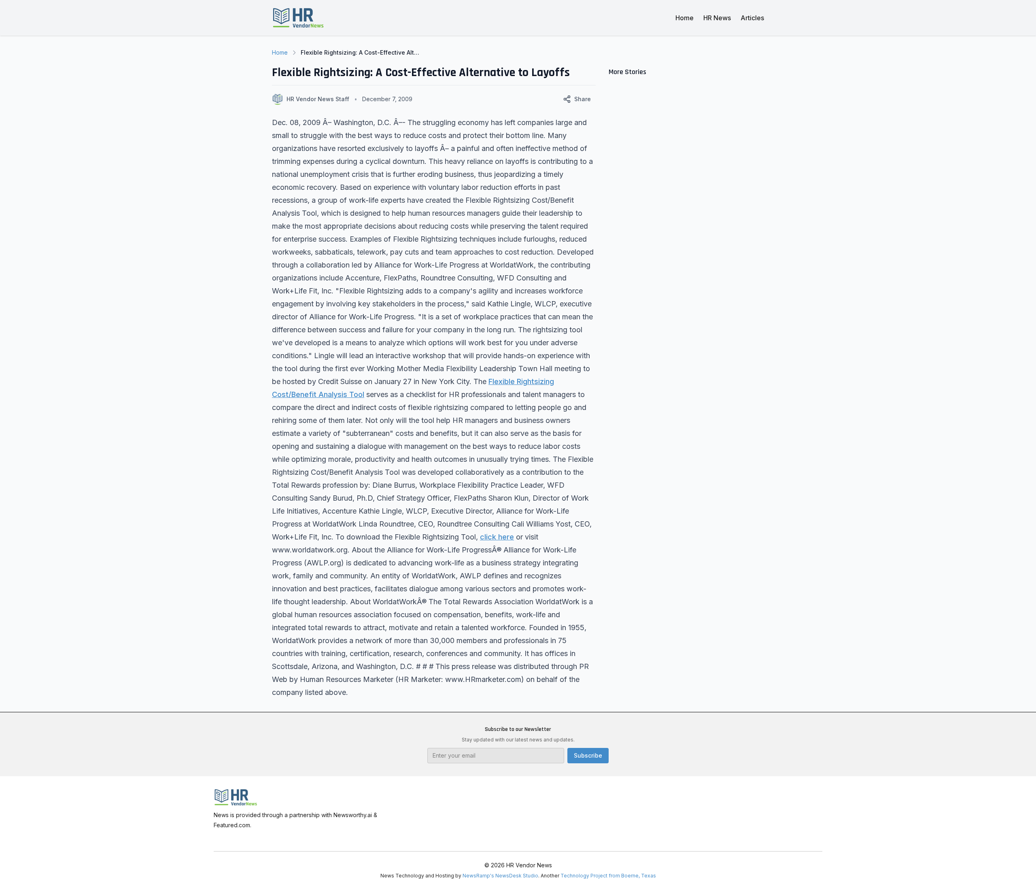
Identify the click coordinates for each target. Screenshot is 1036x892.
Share (582, 99)
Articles (752, 18)
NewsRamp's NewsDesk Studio (500, 876)
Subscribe (588, 755)
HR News (717, 18)
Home (684, 18)
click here (497, 537)
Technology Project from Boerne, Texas (608, 876)
